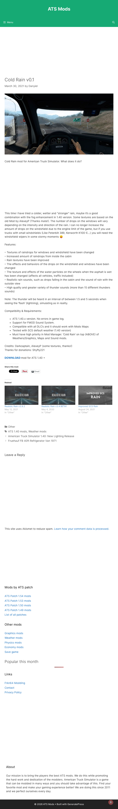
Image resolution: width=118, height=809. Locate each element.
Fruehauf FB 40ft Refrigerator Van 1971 (32, 440)
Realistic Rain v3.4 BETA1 (54, 406)
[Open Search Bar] (113, 22)
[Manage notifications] (110, 802)
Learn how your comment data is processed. (81, 528)
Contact (9, 687)
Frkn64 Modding (15, 683)
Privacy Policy (13, 692)
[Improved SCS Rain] (95, 395)
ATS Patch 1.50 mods (18, 605)
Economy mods (14, 647)
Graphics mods (14, 633)
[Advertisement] (59, 54)
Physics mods (13, 642)
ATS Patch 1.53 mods (18, 600)
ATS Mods (59, 9)
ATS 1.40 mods (17, 431)
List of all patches (15, 614)
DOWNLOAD (12, 357)
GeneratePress (75, 804)
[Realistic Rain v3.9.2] (21, 395)
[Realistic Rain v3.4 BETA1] (58, 395)
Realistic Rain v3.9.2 (15, 406)
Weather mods (37, 431)
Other (11, 426)
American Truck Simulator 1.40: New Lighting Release (41, 436)
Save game (11, 651)
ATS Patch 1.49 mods (18, 610)
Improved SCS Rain (88, 406)
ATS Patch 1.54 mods (18, 596)
